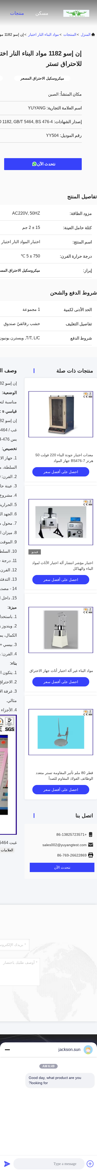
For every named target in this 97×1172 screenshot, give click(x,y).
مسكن (41, 13)
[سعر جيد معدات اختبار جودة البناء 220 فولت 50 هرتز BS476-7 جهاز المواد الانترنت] (60, 414)
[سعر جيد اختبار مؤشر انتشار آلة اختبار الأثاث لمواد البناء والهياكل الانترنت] (60, 522)
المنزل (86, 34)
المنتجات (69, 34)
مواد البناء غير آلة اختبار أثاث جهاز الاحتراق (61, 671)
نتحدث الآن (46, 164)
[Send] (7, 1163)
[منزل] (76, 13)
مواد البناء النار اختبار (43, 34)
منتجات (17, 13)
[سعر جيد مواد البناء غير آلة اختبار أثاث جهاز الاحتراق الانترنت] (60, 630)
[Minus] (7, 1050)
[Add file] (90, 1163)
